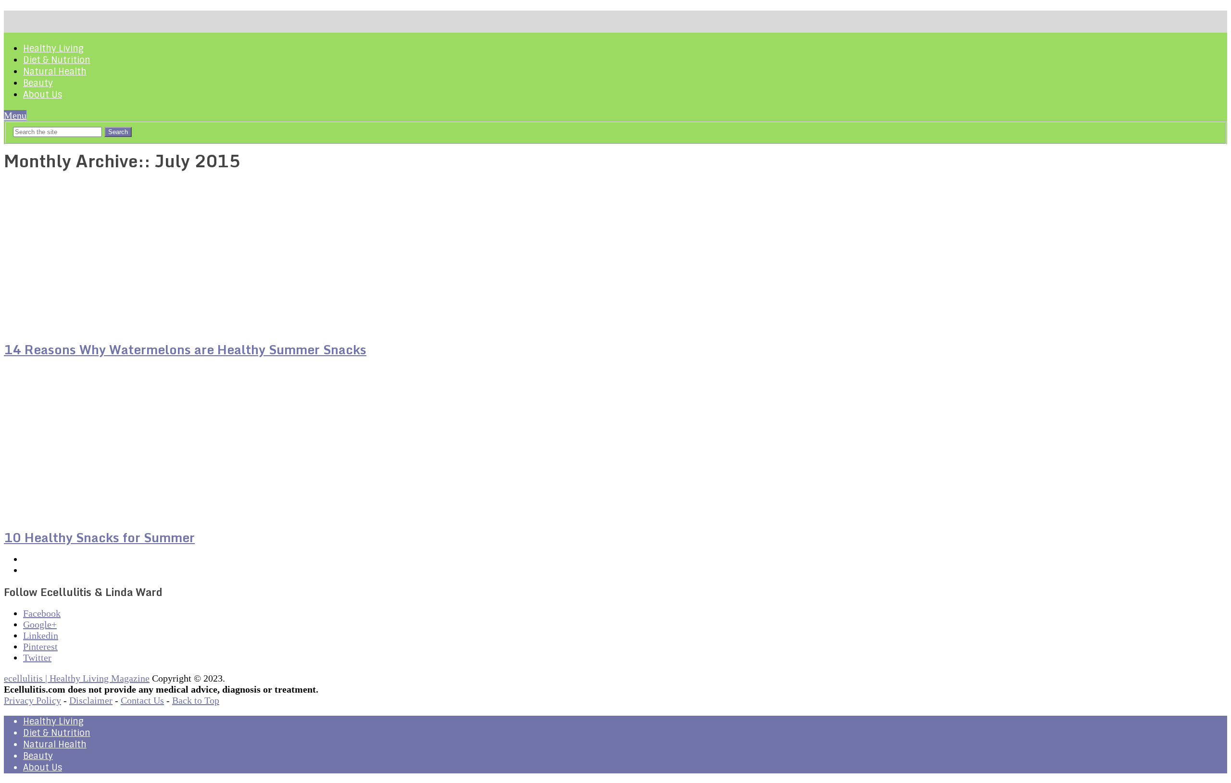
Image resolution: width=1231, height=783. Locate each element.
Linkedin (40, 635)
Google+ (40, 624)
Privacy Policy (32, 700)
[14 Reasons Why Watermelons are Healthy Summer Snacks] (199, 256)
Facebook (42, 613)
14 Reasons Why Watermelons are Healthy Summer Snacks (185, 349)
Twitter (37, 657)
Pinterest (40, 646)
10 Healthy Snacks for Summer (99, 537)
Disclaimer (91, 700)
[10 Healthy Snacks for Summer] (199, 444)
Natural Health (55, 71)
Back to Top (195, 700)
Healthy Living (53, 48)
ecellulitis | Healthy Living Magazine (77, 678)
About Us (42, 94)
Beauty (38, 83)
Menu (15, 115)
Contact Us (142, 700)
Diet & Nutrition (56, 60)
